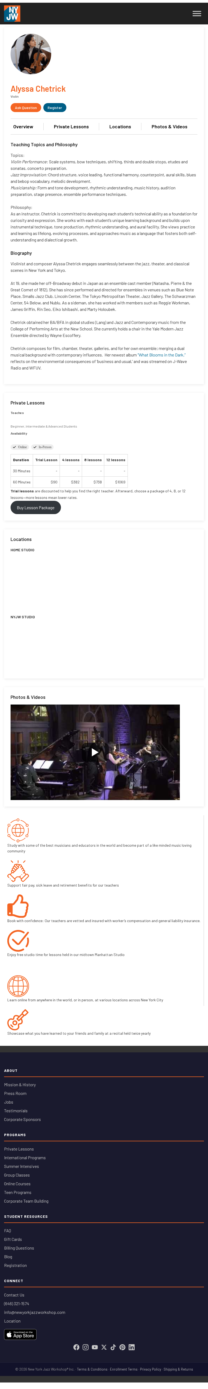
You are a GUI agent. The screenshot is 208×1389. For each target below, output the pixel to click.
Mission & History (20, 1084)
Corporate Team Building (26, 1200)
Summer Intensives (21, 1166)
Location (12, 1320)
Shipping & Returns (178, 1369)
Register (55, 107)
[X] (104, 1347)
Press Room (15, 1093)
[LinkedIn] (132, 1347)
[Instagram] (86, 1347)
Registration (15, 1265)
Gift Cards (13, 1239)
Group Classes (17, 1174)
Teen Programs (17, 1192)
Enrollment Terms (124, 1369)
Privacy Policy (150, 1369)
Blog (8, 1256)
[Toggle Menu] (197, 13)
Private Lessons (71, 126)
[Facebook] (76, 1347)
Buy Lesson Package (35, 507)
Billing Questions (19, 1247)
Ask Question (26, 107)
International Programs (25, 1157)
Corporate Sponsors (22, 1119)
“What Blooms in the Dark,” (162, 354)
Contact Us (14, 1294)
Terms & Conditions (92, 1369)
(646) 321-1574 (16, 1303)
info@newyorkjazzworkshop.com (34, 1312)
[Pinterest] (122, 1347)
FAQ (7, 1230)
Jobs (8, 1101)
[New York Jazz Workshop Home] (12, 13)
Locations (120, 126)
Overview (23, 126)
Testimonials (16, 1110)
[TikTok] (113, 1347)
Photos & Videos (169, 126)
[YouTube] (95, 1347)
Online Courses (17, 1183)
